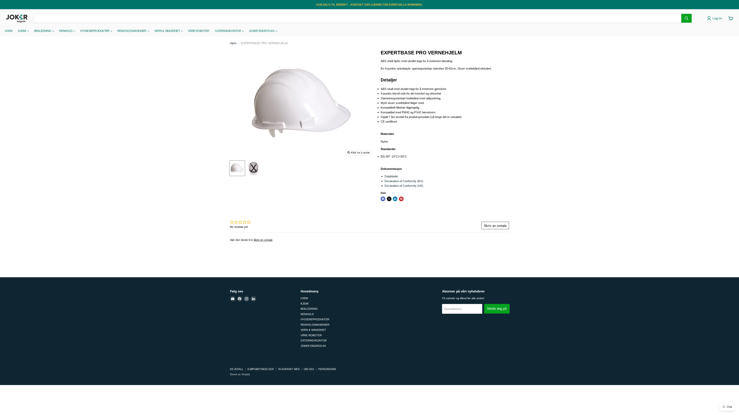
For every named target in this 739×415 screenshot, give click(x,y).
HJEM (8, 30)
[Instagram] (246, 298)
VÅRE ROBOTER (198, 30)
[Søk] (686, 18)
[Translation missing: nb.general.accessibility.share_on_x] (389, 199)
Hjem (233, 43)
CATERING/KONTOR (228, 30)
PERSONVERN (327, 369)
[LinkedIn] (253, 298)
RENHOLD (66, 30)
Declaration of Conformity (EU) (404, 181)
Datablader (391, 176)
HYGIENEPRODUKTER (95, 30)
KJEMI (22, 30)
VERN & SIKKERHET (167, 30)
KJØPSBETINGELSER (260, 369)
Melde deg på (497, 308)
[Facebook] (239, 298)
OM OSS (309, 369)
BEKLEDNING (43, 30)
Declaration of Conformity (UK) (404, 185)
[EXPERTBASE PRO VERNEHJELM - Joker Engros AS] (237, 168)
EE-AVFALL (236, 369)
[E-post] (232, 298)
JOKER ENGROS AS (262, 30)
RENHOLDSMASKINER (132, 30)
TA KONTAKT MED (289, 369)
